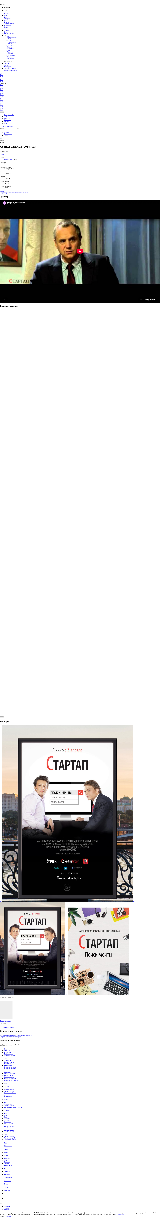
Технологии (11, 55)
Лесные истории (15, 1037)
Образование (11, 42)
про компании (11, 1035)
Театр (9, 38)
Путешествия (8, 25)
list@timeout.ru (119, 1214)
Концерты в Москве (10, 1093)
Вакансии (7, 1209)
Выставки (7, 121)
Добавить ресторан (10, 1078)
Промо (9, 57)
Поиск (6, 14)
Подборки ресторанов (11, 1080)
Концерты (7, 118)
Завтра (6, 65)
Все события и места (10, 70)
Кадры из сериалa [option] (9, 193)
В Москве (7, 1050)
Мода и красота (12, 37)
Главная (6, 132)
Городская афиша (9, 1055)
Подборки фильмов (10, 1067)
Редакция (7, 1206)
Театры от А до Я (9, 1138)
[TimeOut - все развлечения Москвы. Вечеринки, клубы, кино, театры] (4, 2)
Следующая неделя (10, 68)
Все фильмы (7, 1063)
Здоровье (6, 30)
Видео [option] (2, 193)
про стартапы (21, 1035)
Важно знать (8, 1165)
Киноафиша (7, 1060)
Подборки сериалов (10, 1068)
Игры (9, 40)
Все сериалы (8, 134)
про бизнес (3, 1035)
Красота (6, 22)
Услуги (6, 1187)
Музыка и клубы (9, 23)
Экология (10, 53)
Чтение (9, 45)
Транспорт (10, 52)
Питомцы (10, 48)
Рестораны (7, 18)
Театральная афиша (10, 1139)
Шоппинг (7, 1162)
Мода (5, 20)
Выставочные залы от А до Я (13, 1107)
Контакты (10, 58)
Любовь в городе (9, 1054)
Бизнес (9, 47)
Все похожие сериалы (7, 1027)
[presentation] (1, 112)
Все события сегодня (6, 126)
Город (5, 15)
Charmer (8, 1216)
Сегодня (6, 63)
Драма (2, 191)
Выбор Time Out (9, 33)
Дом (8, 50)
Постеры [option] (18, 193)
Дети (5, 32)
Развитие (6, 1120)
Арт (5, 28)
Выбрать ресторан (9, 1073)
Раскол (8, 1037)
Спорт (6, 27)
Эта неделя (7, 67)
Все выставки (8, 1104)
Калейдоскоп (8, 1177)
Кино (5, 17)
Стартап (2, 1037)
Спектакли (7, 120)
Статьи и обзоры (9, 1062)
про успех (29, 1035)
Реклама (6, 1208)
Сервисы (6, 1163)
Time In (9, 43)
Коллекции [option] (24, 193)
